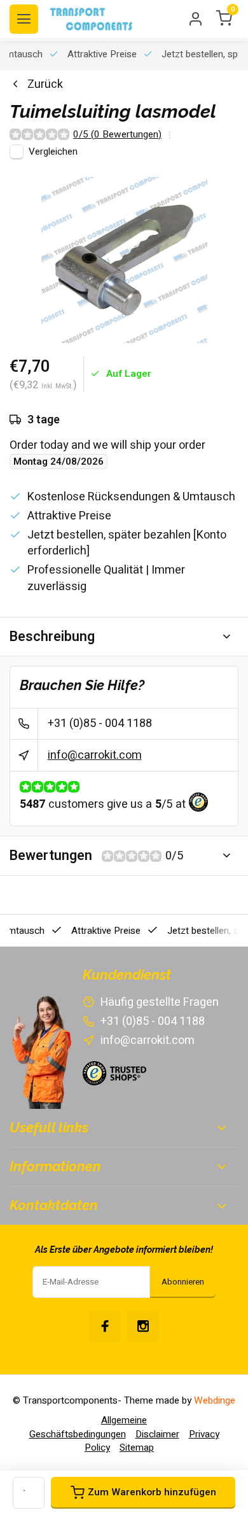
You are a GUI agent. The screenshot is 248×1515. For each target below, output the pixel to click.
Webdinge (214, 1400)
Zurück (45, 84)
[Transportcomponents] (92, 19)
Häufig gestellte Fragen (159, 1002)
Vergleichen (53, 151)
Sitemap (137, 1448)
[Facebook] (105, 1326)
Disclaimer (157, 1434)
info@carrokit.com (95, 755)
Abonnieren (183, 1282)
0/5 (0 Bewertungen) (117, 134)
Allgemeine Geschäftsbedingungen (88, 1427)
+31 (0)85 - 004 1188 (100, 723)
